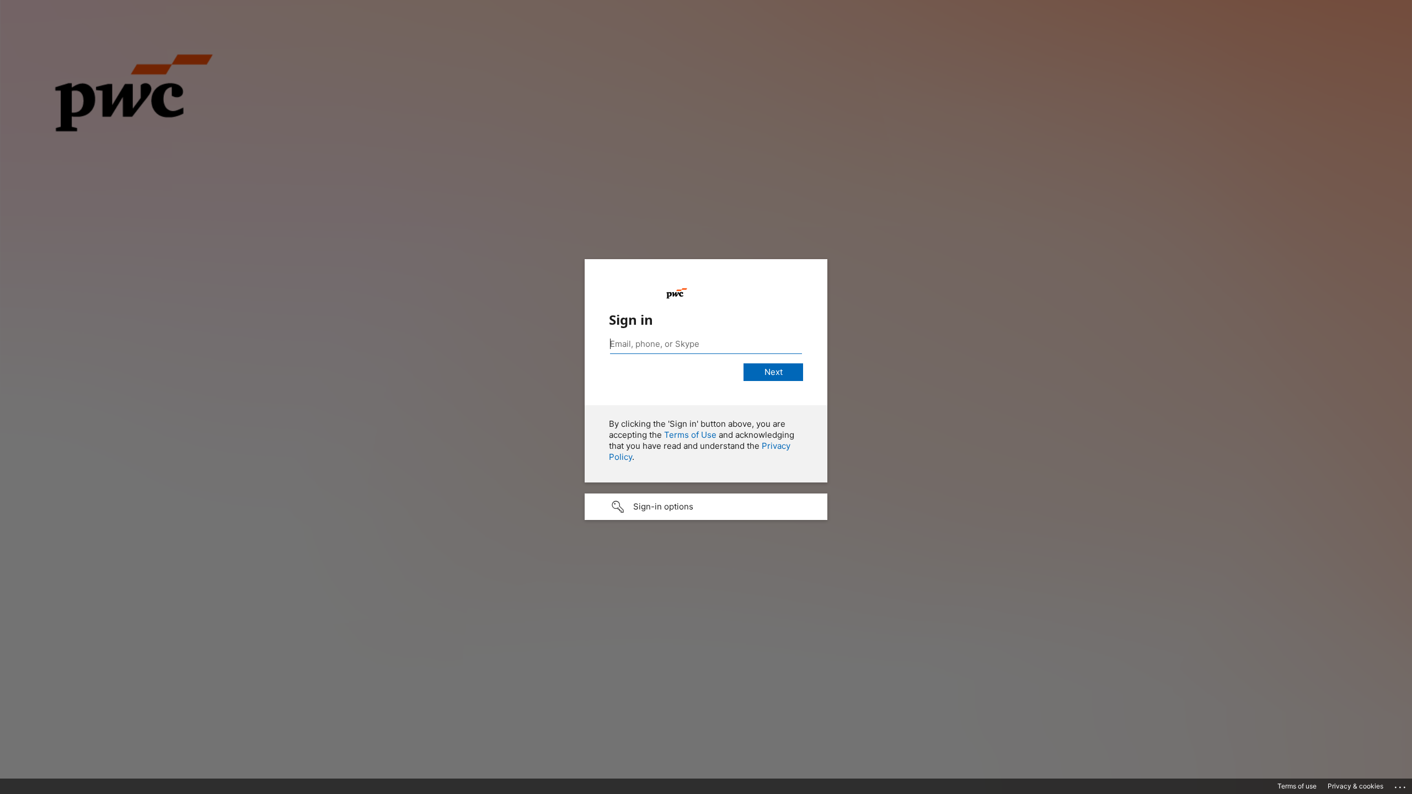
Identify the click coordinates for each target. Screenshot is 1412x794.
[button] (706, 506)
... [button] (1401, 784)
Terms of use (1297, 786)
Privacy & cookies (1355, 786)
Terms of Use (690, 435)
